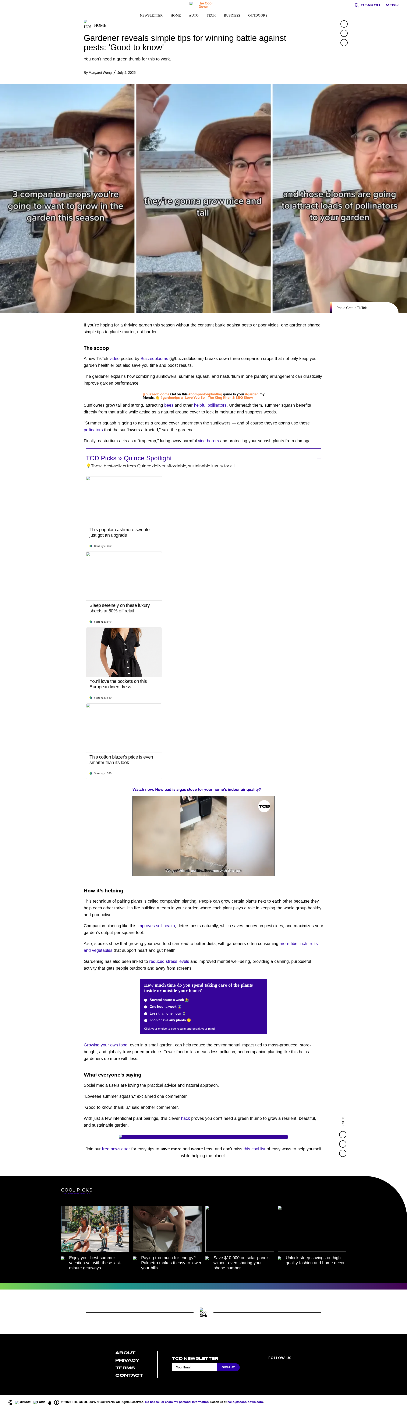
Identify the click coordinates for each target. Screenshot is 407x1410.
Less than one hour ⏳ (167, 1013)
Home (176, 15)
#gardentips (170, 398)
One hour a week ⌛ (165, 1006)
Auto (194, 15)
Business (232, 15)
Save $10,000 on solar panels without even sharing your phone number (241, 1262)
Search (370, 5)
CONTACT (129, 1375)
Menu (392, 5)
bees (168, 405)
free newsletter (116, 1149)
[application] (203, 836)
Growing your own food (105, 1045)
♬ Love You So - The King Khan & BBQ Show (217, 398)
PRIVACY (127, 1360)
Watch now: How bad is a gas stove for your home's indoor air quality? (196, 790)
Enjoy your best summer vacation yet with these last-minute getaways (95, 1262)
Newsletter (151, 15)
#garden (252, 394)
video (115, 358)
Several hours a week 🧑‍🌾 (169, 1000)
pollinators (93, 429)
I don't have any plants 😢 (170, 1020)
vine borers (208, 440)
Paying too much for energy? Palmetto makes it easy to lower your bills (171, 1262)
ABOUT (125, 1352)
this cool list (254, 1149)
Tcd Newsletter (195, 1358)
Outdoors (257, 15)
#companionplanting (205, 394)
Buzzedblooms (154, 358)
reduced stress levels (169, 961)
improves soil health (156, 925)
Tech (211, 15)
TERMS (125, 1367)
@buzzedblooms (156, 394)
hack (185, 1118)
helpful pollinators (210, 405)
